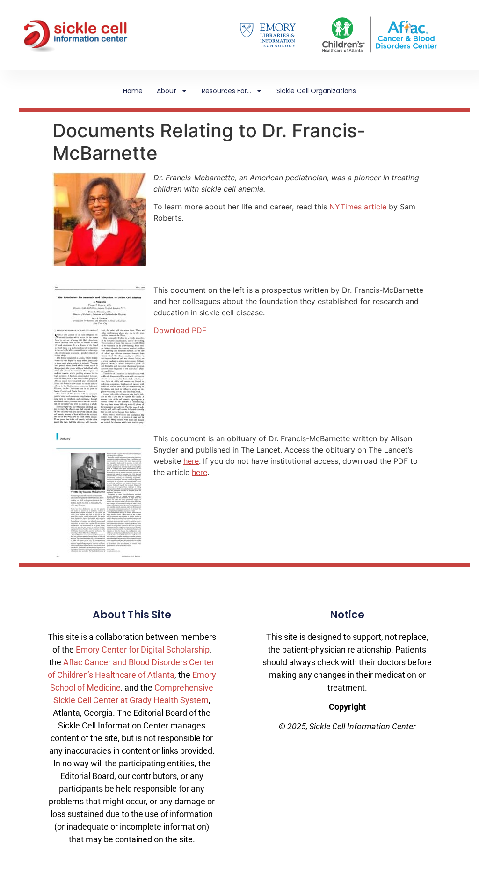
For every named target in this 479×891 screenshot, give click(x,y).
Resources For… (226, 91)
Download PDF (179, 330)
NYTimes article (357, 206)
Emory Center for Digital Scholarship (143, 649)
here (191, 461)
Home (133, 91)
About (166, 91)
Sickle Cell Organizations (316, 91)
